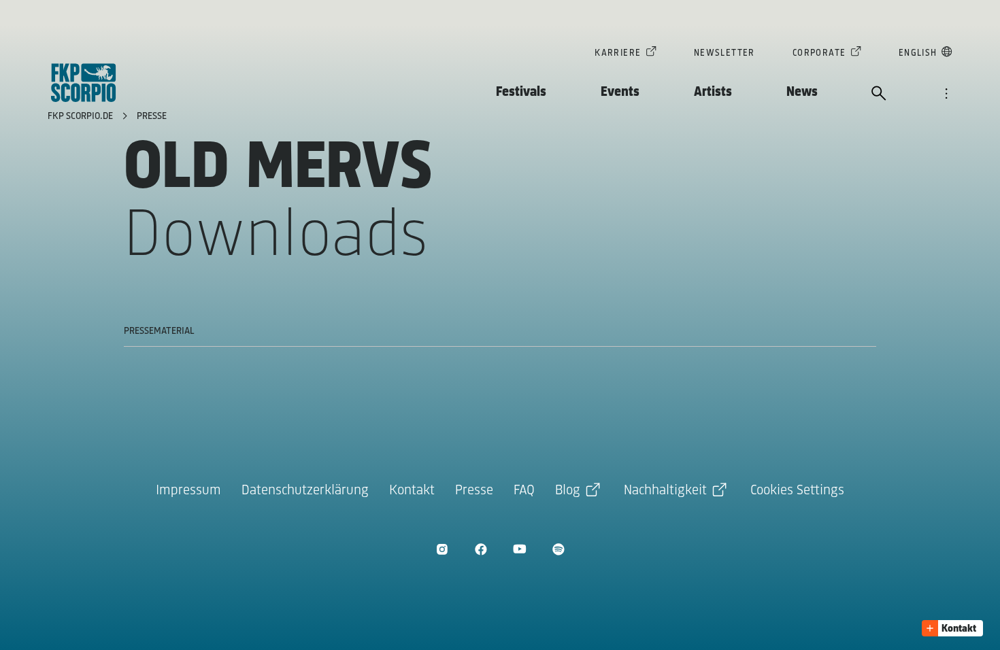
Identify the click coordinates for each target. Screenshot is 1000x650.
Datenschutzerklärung (305, 490)
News (802, 92)
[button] (952, 628)
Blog (567, 490)
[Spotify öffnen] (558, 549)
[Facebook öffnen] (480, 549)
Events (620, 92)
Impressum (188, 490)
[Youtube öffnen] (519, 549)
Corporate (819, 53)
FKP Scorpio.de (82, 117)
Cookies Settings (797, 490)
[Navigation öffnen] (946, 94)
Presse (152, 117)
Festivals (521, 92)
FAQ (524, 490)
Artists (713, 92)
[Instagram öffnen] (442, 549)
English (918, 53)
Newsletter (724, 53)
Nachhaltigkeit (665, 490)
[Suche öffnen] (879, 94)
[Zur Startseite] (84, 82)
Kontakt (412, 490)
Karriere (618, 53)
